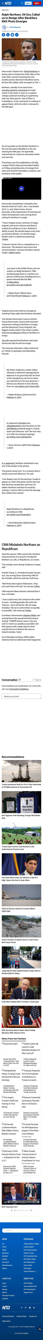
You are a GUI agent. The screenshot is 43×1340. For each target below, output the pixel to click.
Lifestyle (6, 1279)
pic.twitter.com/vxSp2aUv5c (19, 437)
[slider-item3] (19, 1210)
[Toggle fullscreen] (34, 1202)
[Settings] (38, 1202)
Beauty (4, 1289)
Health (4, 1259)
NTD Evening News (30, 1250)
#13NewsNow (13, 282)
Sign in (28, 3)
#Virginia (22, 423)
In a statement (8, 463)
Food (4, 1283)
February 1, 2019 (29, 296)
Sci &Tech (5, 1262)
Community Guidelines (19, 689)
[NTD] (6, 1307)
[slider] (21, 1199)
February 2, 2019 (14, 397)
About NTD (28, 1279)
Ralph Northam (30, 71)
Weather (5, 1256)
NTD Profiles (28, 1283)
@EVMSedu (12, 428)
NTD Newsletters (30, 1289)
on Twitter (35, 586)
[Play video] (21, 189)
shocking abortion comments (14, 90)
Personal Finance (8, 1295)
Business (5, 1253)
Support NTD (28, 1292)
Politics (5, 10)
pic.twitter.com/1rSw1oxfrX (27, 386)
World (4, 1250)
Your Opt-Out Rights (21, 1333)
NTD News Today (30, 1259)
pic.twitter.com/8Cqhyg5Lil (19, 514)
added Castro (14, 252)
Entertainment (7, 1265)
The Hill (5, 340)
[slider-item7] (28, 1210)
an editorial (15, 333)
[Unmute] (38, 1196)
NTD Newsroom (15, 27)
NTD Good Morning (30, 1256)
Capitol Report (29, 1247)
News (4, 1239)
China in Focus (29, 1253)
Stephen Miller (29, 615)
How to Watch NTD (30, 1286)
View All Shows (29, 1271)
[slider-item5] (23, 1210)
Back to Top (39, 1329)
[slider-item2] (17, 1210)
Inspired (5, 1298)
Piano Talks (28, 1265)
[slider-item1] (14, 1210)
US (3, 1244)
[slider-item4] (21, 1210)
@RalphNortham (14, 426)
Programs (28, 1239)
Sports (4, 1268)
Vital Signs (27, 1268)
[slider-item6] (25, 1210)
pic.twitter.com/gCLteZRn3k (19, 285)
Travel (4, 1286)
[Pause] (5, 1202)
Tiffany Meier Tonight (31, 1244)
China (4, 1247)
